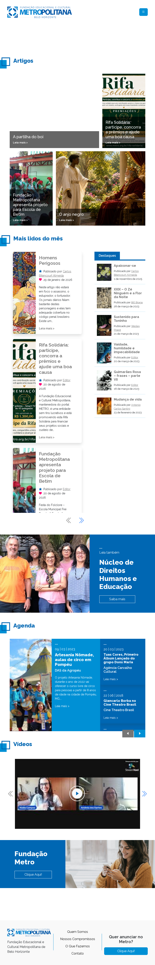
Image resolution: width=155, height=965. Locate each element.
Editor (66, 380)
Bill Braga (137, 302)
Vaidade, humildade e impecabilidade (127, 348)
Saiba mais (117, 599)
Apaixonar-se (125, 266)
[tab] (107, 256)
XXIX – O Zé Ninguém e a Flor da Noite (128, 293)
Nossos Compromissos (77, 939)
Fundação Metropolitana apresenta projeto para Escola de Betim (54, 467)
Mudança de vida (128, 399)
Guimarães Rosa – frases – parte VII (127, 375)
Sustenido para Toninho (126, 319)
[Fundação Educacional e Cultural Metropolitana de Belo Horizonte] (39, 12)
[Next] (81, 520)
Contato (77, 953)
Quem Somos (77, 932)
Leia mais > (46, 328)
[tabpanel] (119, 341)
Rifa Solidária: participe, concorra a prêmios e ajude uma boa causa (55, 358)
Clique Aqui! (33, 874)
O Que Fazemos (77, 946)
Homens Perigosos (49, 260)
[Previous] (69, 520)
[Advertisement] (80, 37)
